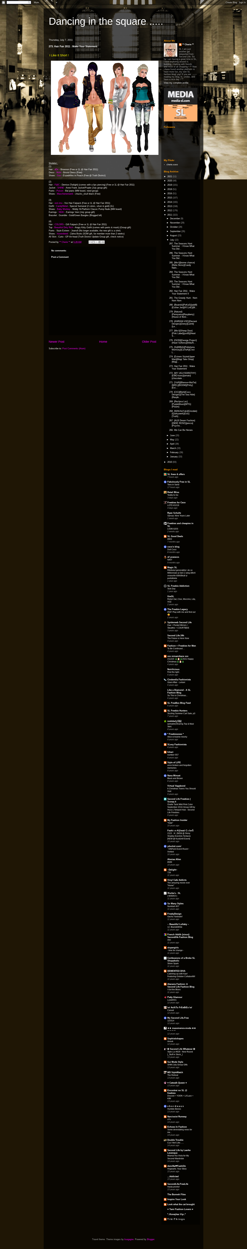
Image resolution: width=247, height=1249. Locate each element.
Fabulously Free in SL (178, 482)
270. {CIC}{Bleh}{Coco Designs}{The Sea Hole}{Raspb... (182, 395)
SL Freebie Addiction (178, 586)
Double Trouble (175, 1140)
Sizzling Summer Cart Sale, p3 (181, 713)
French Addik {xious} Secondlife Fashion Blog (180, 935)
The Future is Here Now (178, 638)
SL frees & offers (176, 474)
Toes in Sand (173, 484)
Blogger (150, 1239)
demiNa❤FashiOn (176, 1166)
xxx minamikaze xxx (177, 656)
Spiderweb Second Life (179, 622)
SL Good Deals (175, 536)
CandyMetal (62, 206)
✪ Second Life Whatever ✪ (181, 1049)
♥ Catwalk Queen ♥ (177, 1083)
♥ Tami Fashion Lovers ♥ (180, 1209)
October (174, 227)
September (175, 231)
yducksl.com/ (174, 846)
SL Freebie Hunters (177, 710)
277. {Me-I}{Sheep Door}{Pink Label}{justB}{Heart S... (182, 333)
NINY (169, 560)
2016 (170, 193)
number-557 (173, 755)
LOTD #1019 (173, 505)
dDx (56, 169)
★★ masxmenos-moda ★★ (181, 1028)
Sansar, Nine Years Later (178, 516)
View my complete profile (176, 83)
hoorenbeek (62, 233)
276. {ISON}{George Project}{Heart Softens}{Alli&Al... (183, 341)
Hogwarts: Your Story (177, 1169)
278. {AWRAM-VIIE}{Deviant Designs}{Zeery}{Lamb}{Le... (183, 324)
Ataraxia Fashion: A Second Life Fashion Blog (180, 985)
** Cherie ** (188, 44)
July (172, 240)
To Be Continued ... (176, 648)
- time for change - (175, 950)
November (175, 222)
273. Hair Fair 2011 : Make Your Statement (182, 367)
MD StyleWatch (175, 1072)
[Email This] (90, 242)
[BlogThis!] (93, 242)
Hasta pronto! (173, 1187)
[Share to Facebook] (99, 242)
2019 (170, 185)
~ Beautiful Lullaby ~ (178, 924)
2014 (170, 202)
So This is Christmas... (177, 695)
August (174, 235)
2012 (170, 210)
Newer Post (56, 341)
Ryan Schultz (174, 513)
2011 (170, 215)
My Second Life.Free (178, 1018)
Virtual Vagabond (176, 786)
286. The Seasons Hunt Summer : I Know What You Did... (181, 255)
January (174, 456)
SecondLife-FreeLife (177, 1184)
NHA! (62, 212)
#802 (169, 539)
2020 (170, 180)
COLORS (59, 224)
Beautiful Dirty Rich (63, 227)
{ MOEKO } (172, 896)
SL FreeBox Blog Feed (179, 703)
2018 (170, 189)
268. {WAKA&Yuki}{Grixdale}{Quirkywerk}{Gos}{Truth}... (183, 414)
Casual (170, 1010)
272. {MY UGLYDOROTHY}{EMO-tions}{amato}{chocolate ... (182, 376)
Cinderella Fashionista (179, 679)
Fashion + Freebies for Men (181, 646)
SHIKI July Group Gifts (177, 1065)
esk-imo (58, 203)
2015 (170, 197)
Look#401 (172, 1000)
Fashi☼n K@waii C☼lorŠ (180, 830)
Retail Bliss (173, 492)
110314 (170, 1020)
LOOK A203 (172, 529)
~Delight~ (172, 869)
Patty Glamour (174, 997)
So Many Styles (175, 903)
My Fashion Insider (177, 820)
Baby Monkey (64, 209)
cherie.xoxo (172, 164)
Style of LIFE (174, 762)
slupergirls (173, 947)
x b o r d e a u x (175, 1106)
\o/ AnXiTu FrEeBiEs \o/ (179, 1007)
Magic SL (172, 567)
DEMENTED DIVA (176, 971)
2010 (170, 462)
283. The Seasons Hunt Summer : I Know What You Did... (181, 284)
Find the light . (173, 672)
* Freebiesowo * (175, 734)
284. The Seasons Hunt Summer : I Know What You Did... (181, 274)
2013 (170, 206)
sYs (169, 1119)
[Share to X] (96, 242)
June (172, 435)
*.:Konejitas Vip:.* (176, 1214)
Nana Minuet (173, 775)
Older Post (149, 341)
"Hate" (170, 823)
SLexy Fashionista (177, 744)
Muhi (59, 172)
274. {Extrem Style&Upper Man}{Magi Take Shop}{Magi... (182, 359)
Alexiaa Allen (174, 859)
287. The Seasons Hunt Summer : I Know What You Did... (181, 246)
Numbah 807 (173, 906)
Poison (59, 191)
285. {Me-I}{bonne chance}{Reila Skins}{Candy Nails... (182, 265)
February (174, 452)
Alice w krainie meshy (177, 737)
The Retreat (172, 1075)
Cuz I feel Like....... (175, 1143)
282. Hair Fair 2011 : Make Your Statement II (182, 292)
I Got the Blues (174, 989)
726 (169, 872)
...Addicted (173, 1176)
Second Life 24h (175, 635)
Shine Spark (173, 963)
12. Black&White (174, 927)
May (172, 439)
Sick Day (171, 589)
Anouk (170, 1041)
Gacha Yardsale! (174, 916)
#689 (169, 862)
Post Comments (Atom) (73, 348)
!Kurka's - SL (174, 893)
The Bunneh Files (176, 1194)
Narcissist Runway (177, 1116)
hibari (170, 752)
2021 (170, 176)
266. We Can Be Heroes (181, 430)
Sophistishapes (175, 1038)
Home (103, 341)
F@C (57, 184)
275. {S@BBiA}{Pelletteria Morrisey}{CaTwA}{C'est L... (182, 350)
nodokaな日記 (174, 721)
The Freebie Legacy (177, 609)
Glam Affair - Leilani (176, 682)
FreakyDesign (174, 914)
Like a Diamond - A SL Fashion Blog (179, 691)
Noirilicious (173, 669)
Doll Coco (171, 549)
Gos (59, 175)
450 (169, 940)
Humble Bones (174, 1109)
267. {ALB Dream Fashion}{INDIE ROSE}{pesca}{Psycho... (182, 423)
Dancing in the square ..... (106, 21)
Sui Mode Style (175, 1062)
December (175, 218)
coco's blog (173, 546)
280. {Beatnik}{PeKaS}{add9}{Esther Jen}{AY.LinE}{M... (183, 306)
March (173, 448)
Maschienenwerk (65, 194)
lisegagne (129, 1239)
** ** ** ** (171, 1031)
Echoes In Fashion (177, 1127)
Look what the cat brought (181, 1204)
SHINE (60, 187)
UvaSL (170, 596)
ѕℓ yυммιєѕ (173, 557)
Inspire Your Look (176, 1199)
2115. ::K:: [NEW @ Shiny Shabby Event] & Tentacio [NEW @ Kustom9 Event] (179, 836)
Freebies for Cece (176, 502)
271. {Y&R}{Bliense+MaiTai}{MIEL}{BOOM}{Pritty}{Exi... (182, 385)
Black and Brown (175, 778)
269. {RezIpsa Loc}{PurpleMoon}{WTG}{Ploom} (180, 404)
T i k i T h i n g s (175, 1219)
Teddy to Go (172, 495)
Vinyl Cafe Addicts (177, 880)
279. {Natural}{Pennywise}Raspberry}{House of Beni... (181, 314)
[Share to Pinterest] (103, 242)
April (172, 444)
